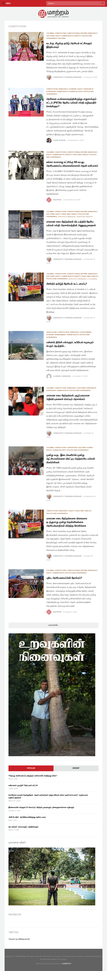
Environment (60, 335)
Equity (58, 36)
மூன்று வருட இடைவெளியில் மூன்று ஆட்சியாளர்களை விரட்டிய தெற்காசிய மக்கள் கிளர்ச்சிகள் (70, 459)
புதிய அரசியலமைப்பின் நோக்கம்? (64, 578)
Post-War (62, 38)
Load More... (53, 625)
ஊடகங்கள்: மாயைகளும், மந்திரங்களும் (23, 827)
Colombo (50, 33)
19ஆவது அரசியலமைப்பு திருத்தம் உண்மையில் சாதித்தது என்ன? (32, 776)
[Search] (102, 3)
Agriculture (51, 332)
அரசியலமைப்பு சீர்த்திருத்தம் (67, 217)
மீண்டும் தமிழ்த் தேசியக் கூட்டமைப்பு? (66, 283)
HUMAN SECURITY (76, 92)
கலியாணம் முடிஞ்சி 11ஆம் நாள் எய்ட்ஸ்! (23, 785)
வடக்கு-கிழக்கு (92, 279)
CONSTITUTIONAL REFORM (77, 33)
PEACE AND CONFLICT (81, 155)
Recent (76, 768)
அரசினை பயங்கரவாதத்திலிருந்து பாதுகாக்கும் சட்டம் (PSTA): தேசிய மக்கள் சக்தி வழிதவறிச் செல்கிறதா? (71, 102)
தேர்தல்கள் (89, 217)
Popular (31, 768)
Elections (50, 36)
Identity (77, 36)
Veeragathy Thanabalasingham (67, 77)
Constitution (60, 33)
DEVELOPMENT (85, 332)
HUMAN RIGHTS (67, 36)
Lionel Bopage (59, 140)
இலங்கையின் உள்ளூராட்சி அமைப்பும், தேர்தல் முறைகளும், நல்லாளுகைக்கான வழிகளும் (41, 807)
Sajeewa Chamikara (62, 376)
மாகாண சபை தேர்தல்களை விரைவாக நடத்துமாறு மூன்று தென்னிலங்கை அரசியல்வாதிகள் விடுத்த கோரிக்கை (67, 522)
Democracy (92, 33)
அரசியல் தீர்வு (81, 217)
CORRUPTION (72, 448)
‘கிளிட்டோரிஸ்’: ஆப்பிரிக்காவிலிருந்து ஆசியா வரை (27, 817)
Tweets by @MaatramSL (19, 939)
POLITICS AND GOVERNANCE (57, 279)
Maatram (57, 200)
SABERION (66, 964)
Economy (73, 89)
